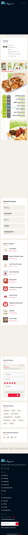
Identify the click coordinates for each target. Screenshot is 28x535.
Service (2, 494)
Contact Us (6, 484)
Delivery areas (13, 56)
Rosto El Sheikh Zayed (16, 256)
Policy (4, 490)
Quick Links (3, 472)
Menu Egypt (13, 527)
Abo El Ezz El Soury (15, 264)
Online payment (7, 510)
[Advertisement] (14, 20)
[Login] (23, 3)
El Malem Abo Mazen (15, 287)
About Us (5, 475)
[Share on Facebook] (4, 437)
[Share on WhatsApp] (15, 437)
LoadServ (19, 534)
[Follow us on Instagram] (5, 468)
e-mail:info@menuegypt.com (8, 519)
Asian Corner (13, 295)
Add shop (5, 500)
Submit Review (13, 395)
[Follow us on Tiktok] (8, 468)
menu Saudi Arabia (7, 487)
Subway (11, 310)
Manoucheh (12, 279)
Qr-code (5, 507)
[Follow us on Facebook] (2, 468)
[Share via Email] (11, 437)
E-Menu (5, 504)
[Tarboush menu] (3, 66)
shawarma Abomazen (16, 303)
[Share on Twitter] (8, 437)
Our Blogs (5, 478)
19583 (11, 45)
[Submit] (17, 523)
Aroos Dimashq (14, 272)
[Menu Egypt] (7, 2)
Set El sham (13, 318)
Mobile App (6, 481)
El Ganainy (12, 248)
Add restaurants (7, 497)
